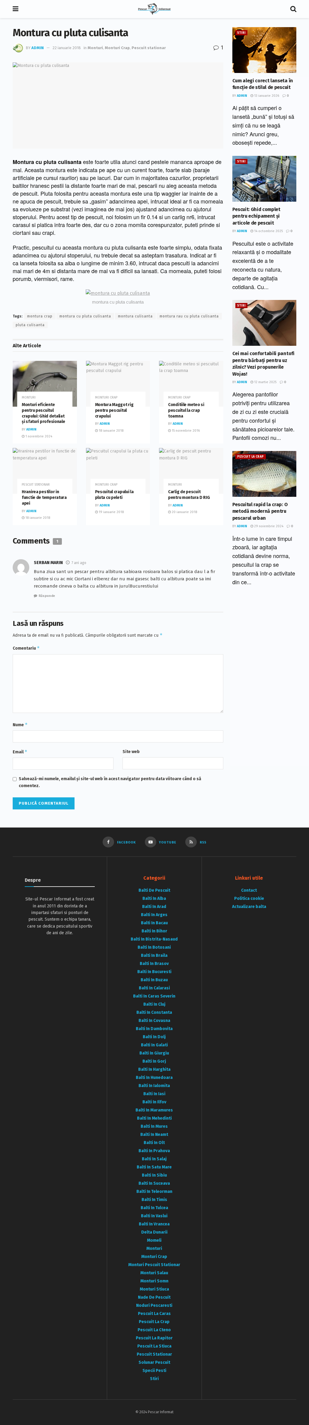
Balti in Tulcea (154, 1207)
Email (20, 752)
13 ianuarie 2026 (266, 96)
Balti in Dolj (154, 1036)
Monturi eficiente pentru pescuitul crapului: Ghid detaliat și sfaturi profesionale (43, 413)
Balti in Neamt (154, 1134)
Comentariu (26, 648)
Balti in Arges (154, 914)
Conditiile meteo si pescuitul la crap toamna (186, 410)
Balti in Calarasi (154, 988)
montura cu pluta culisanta (85, 316)
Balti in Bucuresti (154, 971)
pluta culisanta (30, 325)
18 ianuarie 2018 (110, 431)
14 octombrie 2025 (268, 231)
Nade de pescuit (154, 1297)
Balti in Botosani (154, 947)
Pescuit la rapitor (154, 1338)
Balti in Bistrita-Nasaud (154, 939)
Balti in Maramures (154, 1110)
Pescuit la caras (154, 1313)
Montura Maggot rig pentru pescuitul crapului (114, 410)
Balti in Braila (154, 955)
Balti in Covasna (154, 1020)
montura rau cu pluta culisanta (189, 316)
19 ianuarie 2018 (111, 512)
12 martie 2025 (264, 382)
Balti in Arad (154, 906)
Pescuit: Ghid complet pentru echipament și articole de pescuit (256, 216)
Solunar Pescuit (154, 1362)
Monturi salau (154, 1272)
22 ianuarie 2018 (67, 48)
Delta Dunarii (154, 1232)
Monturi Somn (154, 1281)
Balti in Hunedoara (154, 1077)
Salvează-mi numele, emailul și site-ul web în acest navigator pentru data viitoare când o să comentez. (110, 782)
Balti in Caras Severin (154, 996)
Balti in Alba (154, 898)
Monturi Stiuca (154, 1289)
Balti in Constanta (154, 1012)
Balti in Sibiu (154, 1175)
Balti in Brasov (154, 963)
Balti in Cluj (154, 1004)
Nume (20, 724)
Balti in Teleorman (154, 1191)
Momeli (154, 1240)
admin (37, 48)
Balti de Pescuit (154, 890)
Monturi (95, 48)
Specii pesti (154, 1370)
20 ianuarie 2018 (184, 512)
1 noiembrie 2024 (38, 436)
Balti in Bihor (154, 931)
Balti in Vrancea (154, 1224)
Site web (131, 751)
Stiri (241, 33)
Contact (249, 890)
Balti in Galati (154, 1045)
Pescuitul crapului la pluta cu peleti (114, 494)
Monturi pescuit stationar (154, 1264)
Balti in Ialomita (154, 1085)
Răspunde (47, 596)
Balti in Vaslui (154, 1216)
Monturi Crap (117, 48)
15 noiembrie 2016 (185, 431)
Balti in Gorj (154, 1061)
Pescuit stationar (149, 48)
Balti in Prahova (154, 1150)
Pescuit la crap (250, 457)
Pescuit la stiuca (154, 1346)
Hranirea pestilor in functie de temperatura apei (44, 497)
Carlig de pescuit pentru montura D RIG (189, 494)
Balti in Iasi (154, 1093)
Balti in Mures (154, 1126)
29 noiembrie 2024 (268, 526)
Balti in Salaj (154, 1159)
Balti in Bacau (154, 922)
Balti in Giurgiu (154, 1053)
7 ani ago (79, 563)
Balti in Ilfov (154, 1102)
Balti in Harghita (154, 1069)
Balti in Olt (154, 1142)
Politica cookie (249, 898)
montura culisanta (135, 316)
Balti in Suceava (154, 1183)
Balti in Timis (154, 1199)
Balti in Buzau (154, 979)
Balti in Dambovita (154, 1028)
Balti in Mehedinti (154, 1118)
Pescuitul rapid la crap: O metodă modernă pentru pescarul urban (260, 511)
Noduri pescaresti (154, 1305)
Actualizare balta (249, 906)
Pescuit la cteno (154, 1329)
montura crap (40, 316)
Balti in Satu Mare (154, 1167)
